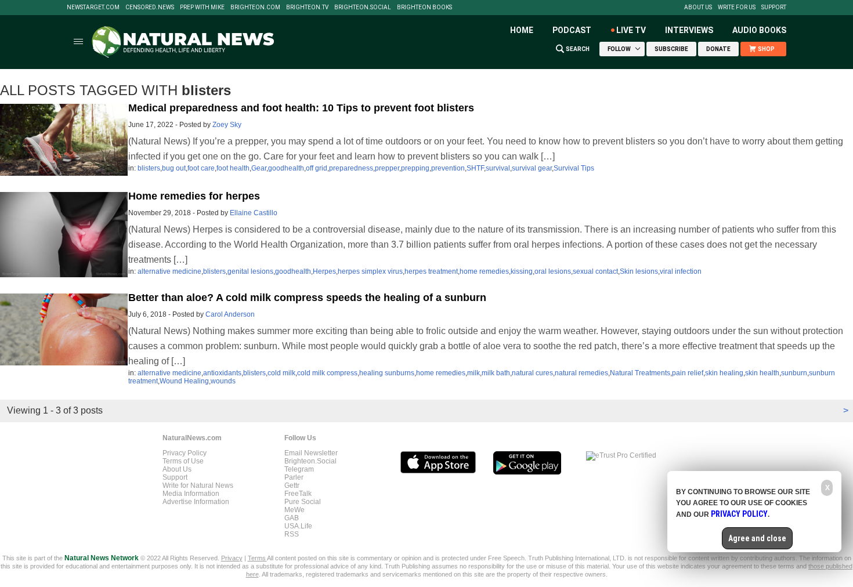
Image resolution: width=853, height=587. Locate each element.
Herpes (324, 271)
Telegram (299, 469)
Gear (258, 168)
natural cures (532, 373)
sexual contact (595, 271)
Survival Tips (574, 168)
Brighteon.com (255, 7)
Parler (293, 477)
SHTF (475, 168)
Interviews (689, 30)
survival (498, 168)
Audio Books (759, 30)
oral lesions (552, 271)
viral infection (681, 271)
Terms (257, 558)
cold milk (281, 373)
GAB (291, 518)
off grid (316, 168)
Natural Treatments (640, 373)
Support (773, 7)
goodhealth (286, 168)
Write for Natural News (197, 485)
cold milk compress (327, 373)
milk (473, 373)
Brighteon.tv (307, 7)
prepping (415, 168)
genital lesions (250, 271)
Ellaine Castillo (253, 213)
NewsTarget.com (93, 7)
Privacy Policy (184, 453)
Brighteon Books (424, 7)
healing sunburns (386, 373)
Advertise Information (195, 502)
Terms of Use (183, 461)
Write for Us (737, 7)
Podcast (571, 30)
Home (521, 30)
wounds (223, 381)
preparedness (351, 168)
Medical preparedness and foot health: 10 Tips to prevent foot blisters (301, 108)
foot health (233, 168)
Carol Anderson (230, 314)
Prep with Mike (202, 7)
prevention (448, 168)
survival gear (532, 168)
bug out (174, 168)
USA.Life (298, 526)
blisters (149, 168)
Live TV (631, 30)
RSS (291, 534)
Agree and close (757, 538)
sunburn (794, 373)
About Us (698, 7)
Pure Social (302, 502)
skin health (762, 373)
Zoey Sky (226, 125)
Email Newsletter (311, 453)
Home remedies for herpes (194, 196)
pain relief (687, 373)
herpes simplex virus (370, 271)
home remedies (484, 271)
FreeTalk (298, 494)
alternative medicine (169, 271)
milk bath (496, 373)
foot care (201, 168)
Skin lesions (639, 271)
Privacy (232, 558)
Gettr (291, 485)
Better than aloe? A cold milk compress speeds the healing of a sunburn (307, 297)
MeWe (294, 510)
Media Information (190, 494)
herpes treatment (431, 271)
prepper (387, 168)
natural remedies (581, 373)
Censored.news (149, 7)
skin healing (724, 373)
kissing (522, 271)
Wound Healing (184, 381)
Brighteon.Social (362, 7)
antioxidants (222, 373)
